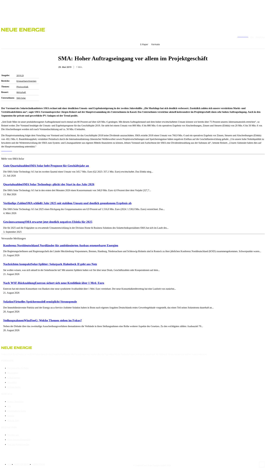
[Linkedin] (191, 67)
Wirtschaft (21, 92)
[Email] (169, 67)
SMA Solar (21, 98)
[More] (202, 67)
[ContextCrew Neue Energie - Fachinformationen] (133, 29)
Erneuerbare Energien (26, 81)
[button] (167, 44)
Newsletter (260, 37)
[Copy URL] (180, 67)
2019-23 (20, 75)
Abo (252, 37)
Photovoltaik (22, 86)
